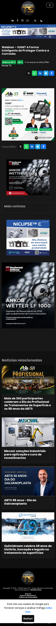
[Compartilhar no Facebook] (51, 73)
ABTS (20, 62)
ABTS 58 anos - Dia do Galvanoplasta (20, 502)
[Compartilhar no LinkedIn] (40, 73)
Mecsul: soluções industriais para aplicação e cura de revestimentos (25, 454)
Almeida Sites (35, 589)
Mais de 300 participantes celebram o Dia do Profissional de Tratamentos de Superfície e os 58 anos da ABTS (27, 403)
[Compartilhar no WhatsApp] (34, 73)
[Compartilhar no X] (28, 73)
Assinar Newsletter (28, 595)
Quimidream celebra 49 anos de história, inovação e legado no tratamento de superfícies (28, 549)
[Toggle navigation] (50, 5)
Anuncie (28, 593)
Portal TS (6, 65)
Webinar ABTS (9, 62)
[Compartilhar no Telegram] (46, 73)
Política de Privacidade (28, 597)
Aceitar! (28, 618)
